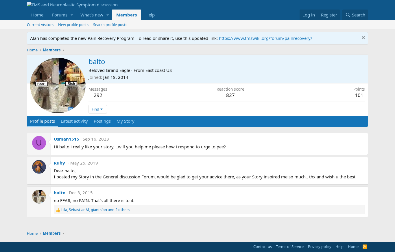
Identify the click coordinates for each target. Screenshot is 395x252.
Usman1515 (66, 139)
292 (98, 95)
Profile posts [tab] (42, 121)
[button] (72, 15)
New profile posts (73, 24)
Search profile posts (110, 24)
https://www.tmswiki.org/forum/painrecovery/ (265, 38)
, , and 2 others (95, 209)
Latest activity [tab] (74, 121)
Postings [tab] (102, 121)
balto (59, 192)
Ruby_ (60, 163)
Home (37, 15)
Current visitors (40, 24)
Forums (59, 15)
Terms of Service (290, 246)
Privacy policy (319, 246)
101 (359, 95)
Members (126, 15)
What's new (91, 15)
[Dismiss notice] (362, 38)
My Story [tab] (125, 121)
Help (150, 15)
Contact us (262, 246)
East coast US (158, 70)
